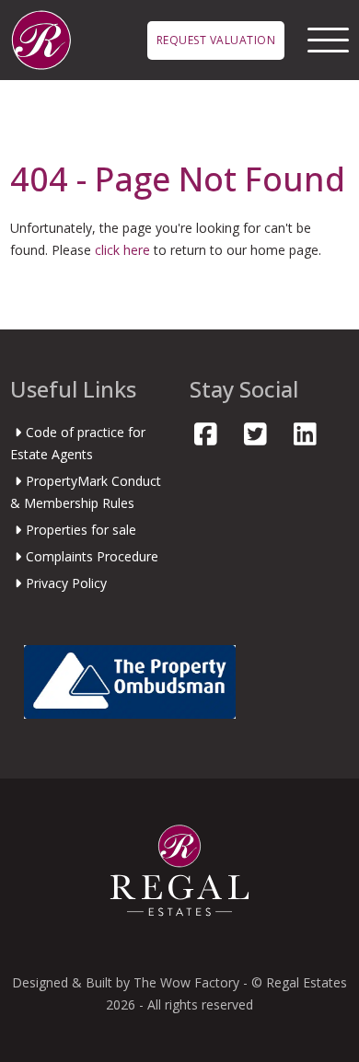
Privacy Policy (66, 583)
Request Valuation (216, 40)
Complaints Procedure (92, 556)
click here (122, 250)
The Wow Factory (186, 982)
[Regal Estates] (41, 38)
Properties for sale (81, 529)
